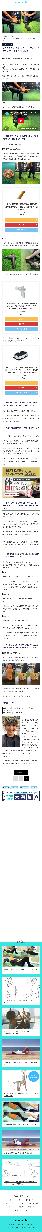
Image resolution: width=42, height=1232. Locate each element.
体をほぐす (29, 1200)
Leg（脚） (5, 787)
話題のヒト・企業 (21, 1210)
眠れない (32, 1207)
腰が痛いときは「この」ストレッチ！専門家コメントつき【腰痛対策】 (21, 1094)
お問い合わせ (12, 1224)
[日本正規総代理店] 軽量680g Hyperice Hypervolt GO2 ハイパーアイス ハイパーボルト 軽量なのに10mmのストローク (21, 306)
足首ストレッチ (23, 787)
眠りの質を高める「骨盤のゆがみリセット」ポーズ (20, 1124)
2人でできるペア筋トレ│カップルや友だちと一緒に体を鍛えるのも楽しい (20, 1032)
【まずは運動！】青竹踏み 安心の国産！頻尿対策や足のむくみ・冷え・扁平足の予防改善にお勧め (21, 206)
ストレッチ (33, 787)
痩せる (22, 1207)
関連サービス (31, 1227)
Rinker (24, 212)
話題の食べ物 (33, 1203)
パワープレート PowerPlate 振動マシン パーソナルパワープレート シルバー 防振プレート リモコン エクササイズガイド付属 (21, 370)
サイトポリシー (28, 1224)
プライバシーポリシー (13, 1227)
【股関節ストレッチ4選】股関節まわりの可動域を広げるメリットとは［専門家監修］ (20, 1183)
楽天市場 (21, 225)
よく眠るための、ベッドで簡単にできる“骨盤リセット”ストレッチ (20, 970)
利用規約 (23, 1227)
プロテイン (12, 1207)
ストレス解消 (9, 1203)
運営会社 (20, 1224)
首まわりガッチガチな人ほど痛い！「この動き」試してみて (20, 1001)
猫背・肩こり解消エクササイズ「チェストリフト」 (19, 1153)
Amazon (21, 220)
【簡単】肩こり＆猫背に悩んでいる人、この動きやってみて (21, 1063)
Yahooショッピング (21, 230)
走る (20, 1200)
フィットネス (14, 787)
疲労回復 (22, 1203)
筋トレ (12, 1200)
